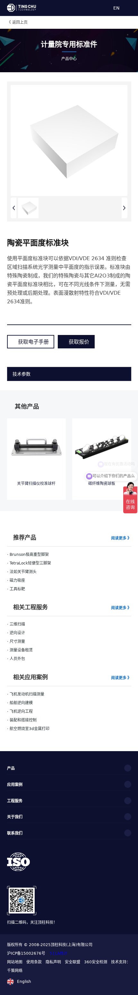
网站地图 (14, 962)
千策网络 (14, 970)
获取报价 (79, 341)
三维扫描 (17, 624)
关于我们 (14, 817)
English (24, 981)
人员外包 (17, 659)
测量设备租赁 (21, 650)
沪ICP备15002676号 (27, 953)
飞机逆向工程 (21, 711)
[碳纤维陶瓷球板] (101, 446)
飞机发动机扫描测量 (27, 694)
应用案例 (14, 784)
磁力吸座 (17, 580)
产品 (11, 768)
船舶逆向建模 (21, 703)
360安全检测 (95, 962)
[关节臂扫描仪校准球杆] (36, 446)
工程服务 (14, 801)
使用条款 (34, 962)
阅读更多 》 (121, 538)
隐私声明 (53, 962)
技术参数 (21, 373)
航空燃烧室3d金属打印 (29, 729)
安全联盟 (72, 962)
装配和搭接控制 (23, 720)
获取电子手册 (33, 341)
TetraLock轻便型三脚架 (30, 563)
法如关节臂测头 (23, 572)
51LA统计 (58, 953)
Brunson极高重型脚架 (29, 554)
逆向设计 (17, 633)
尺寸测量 (17, 641)
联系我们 (14, 833)
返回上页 (17, 22)
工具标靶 (17, 589)
